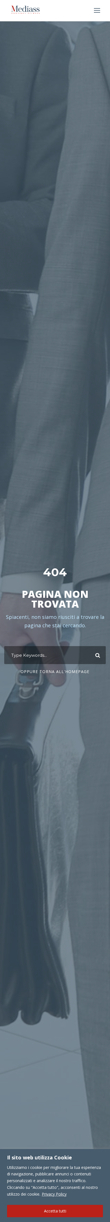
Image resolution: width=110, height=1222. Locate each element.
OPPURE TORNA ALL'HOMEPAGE (55, 671)
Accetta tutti (55, 1211)
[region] (55, 1185)
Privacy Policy (54, 1194)
